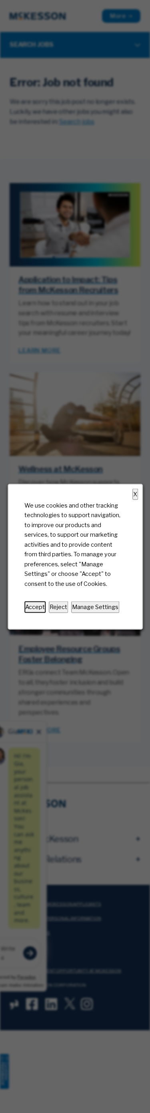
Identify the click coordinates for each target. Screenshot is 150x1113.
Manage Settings (95, 606)
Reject (58, 606)
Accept (35, 606)
